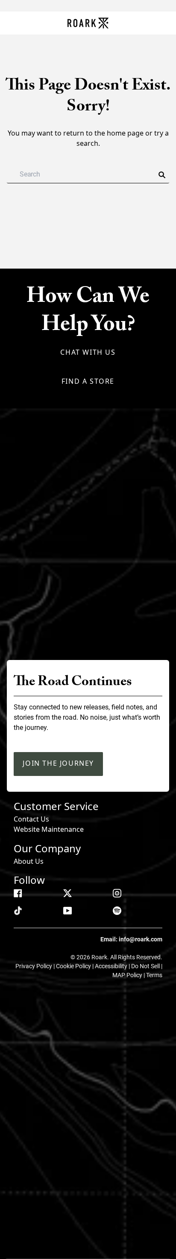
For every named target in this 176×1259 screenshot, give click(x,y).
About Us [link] (29, 861)
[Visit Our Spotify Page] (117, 910)
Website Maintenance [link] (49, 829)
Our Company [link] (47, 848)
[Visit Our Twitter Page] (67, 893)
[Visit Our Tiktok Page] (18, 910)
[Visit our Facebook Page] (18, 893)
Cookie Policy (74, 966)
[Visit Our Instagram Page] (117, 893)
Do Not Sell (146, 966)
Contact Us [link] (31, 819)
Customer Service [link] (56, 806)
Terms (154, 975)
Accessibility (112, 966)
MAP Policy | (129, 975)
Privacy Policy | (35, 966)
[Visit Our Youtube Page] (67, 910)
